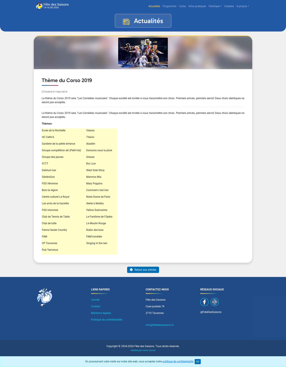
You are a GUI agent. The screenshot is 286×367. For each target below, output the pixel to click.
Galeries (229, 6)
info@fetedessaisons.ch (160, 325)
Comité (95, 299)
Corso (182, 6)
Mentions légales (101, 313)
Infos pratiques (197, 6)
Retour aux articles (145, 269)
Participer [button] (214, 6)
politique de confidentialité (178, 361)
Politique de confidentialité (106, 319)
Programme (169, 6)
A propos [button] (242, 6)
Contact (95, 306)
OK (197, 361)
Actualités (154, 6)
